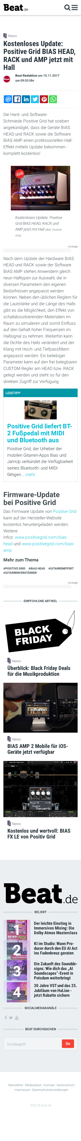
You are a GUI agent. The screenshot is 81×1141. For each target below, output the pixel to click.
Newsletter (15, 1085)
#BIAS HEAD (37, 568)
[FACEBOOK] (17, 99)
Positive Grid (64, 511)
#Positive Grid (14, 568)
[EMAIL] (8, 99)
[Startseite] (15, 7)
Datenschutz (65, 1085)
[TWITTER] (35, 99)
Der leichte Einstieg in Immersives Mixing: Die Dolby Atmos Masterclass (55, 928)
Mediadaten (33, 1085)
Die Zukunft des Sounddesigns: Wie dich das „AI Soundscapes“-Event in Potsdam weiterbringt (55, 971)
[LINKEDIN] (26, 99)
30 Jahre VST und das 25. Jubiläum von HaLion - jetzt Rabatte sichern (55, 990)
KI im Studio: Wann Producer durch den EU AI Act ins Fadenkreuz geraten (55, 948)
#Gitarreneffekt (61, 568)
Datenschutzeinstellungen (50, 1090)
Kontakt (49, 1085)
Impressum (22, 1090)
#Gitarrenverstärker (20, 572)
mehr (30, 474)
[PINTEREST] (44, 99)
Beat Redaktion (26, 76)
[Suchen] (67, 7)
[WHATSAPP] (53, 99)
